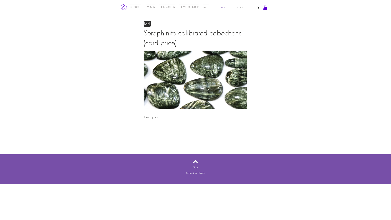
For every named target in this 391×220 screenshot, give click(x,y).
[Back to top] (195, 161)
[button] (265, 7)
